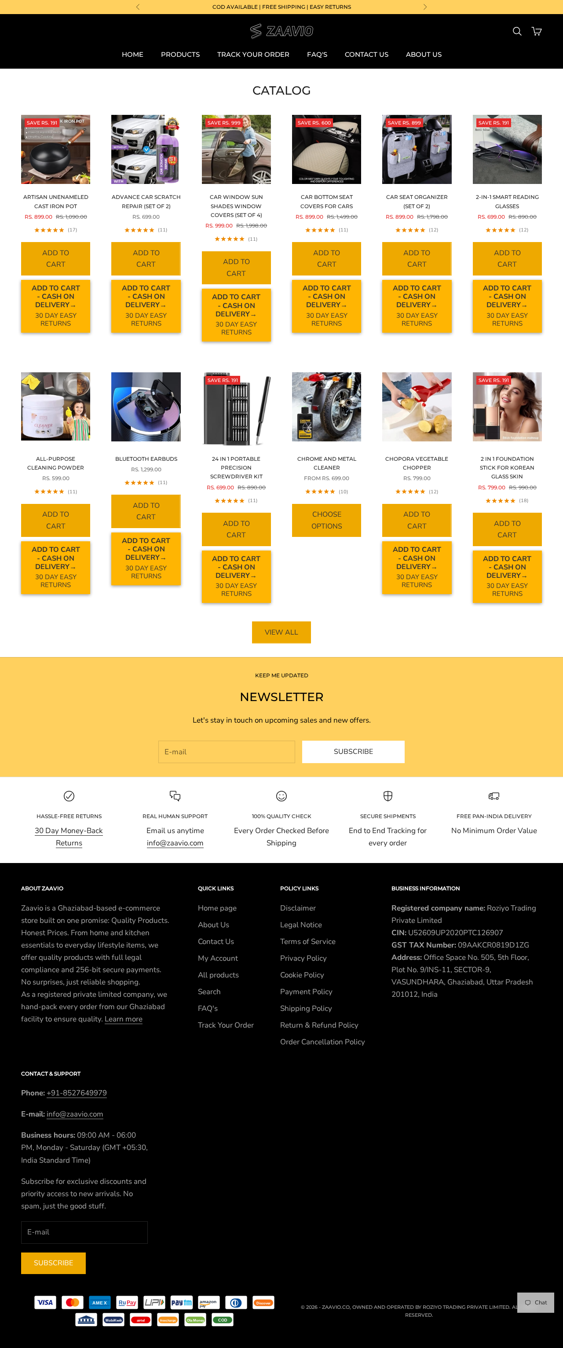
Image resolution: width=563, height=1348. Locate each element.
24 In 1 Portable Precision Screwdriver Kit (236, 467)
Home (132, 54)
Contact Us (366, 54)
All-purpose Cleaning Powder (55, 463)
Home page (217, 908)
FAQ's (317, 54)
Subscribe (353, 752)
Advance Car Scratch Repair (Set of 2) (146, 201)
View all (281, 632)
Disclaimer (298, 908)
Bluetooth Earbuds (146, 458)
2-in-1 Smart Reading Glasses (507, 201)
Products (180, 54)
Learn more (124, 1019)
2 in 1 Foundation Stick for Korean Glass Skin (507, 467)
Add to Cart (55, 258)
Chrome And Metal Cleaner (326, 463)
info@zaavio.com (175, 843)
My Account (218, 958)
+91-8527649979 (77, 1093)
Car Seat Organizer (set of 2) (417, 201)
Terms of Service (308, 942)
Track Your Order (253, 54)
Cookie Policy (302, 975)
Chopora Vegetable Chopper (416, 463)
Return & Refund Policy (319, 1025)
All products (218, 975)
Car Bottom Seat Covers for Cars (326, 201)
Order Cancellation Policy (322, 1042)
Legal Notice (301, 925)
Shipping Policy (306, 1008)
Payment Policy (306, 992)
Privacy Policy (303, 958)
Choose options (326, 520)
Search (209, 992)
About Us (424, 54)
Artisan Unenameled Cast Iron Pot (55, 201)
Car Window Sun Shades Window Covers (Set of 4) (236, 206)
